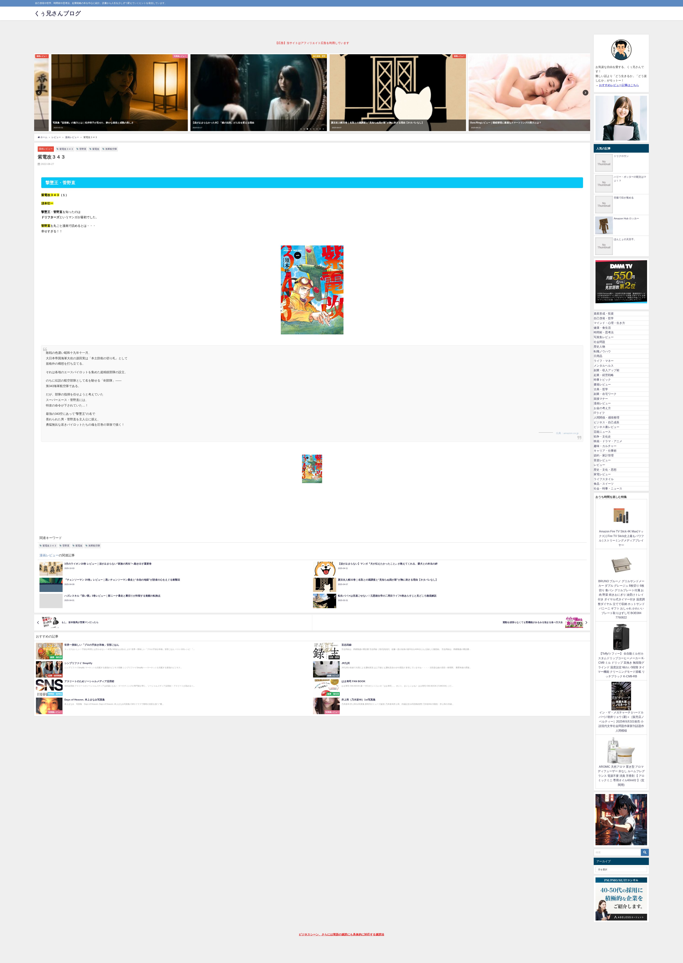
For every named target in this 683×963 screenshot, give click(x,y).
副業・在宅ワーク (605, 393)
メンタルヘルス (604, 365)
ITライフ (599, 412)
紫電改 (95, 149)
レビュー (599, 464)
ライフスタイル (604, 479)
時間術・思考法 (604, 332)
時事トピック (602, 379)
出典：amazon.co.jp (567, 433)
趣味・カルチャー (605, 446)
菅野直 (82, 149)
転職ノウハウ (602, 351)
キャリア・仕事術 (605, 450)
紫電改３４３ (66, 149)
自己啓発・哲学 (604, 318)
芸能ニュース (602, 431)
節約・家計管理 (604, 455)
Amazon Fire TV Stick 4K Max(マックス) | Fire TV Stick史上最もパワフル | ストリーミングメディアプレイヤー (621, 538)
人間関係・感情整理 (606, 417)
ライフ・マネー (604, 360)
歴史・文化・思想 (605, 469)
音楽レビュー (602, 460)
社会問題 (599, 341)
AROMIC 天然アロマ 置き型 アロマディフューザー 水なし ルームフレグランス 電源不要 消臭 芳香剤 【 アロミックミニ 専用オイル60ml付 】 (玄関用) (621, 775)
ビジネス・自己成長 (606, 422)
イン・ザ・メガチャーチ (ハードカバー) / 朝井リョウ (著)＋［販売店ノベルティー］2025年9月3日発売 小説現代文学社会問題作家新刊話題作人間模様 (621, 721)
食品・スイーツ (604, 483)
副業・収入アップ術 (606, 370)
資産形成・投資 (604, 313)
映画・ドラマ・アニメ (608, 441)
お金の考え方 (602, 408)
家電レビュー (602, 474)
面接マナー (601, 398)
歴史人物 (599, 346)
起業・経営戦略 (604, 375)
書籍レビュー (602, 384)
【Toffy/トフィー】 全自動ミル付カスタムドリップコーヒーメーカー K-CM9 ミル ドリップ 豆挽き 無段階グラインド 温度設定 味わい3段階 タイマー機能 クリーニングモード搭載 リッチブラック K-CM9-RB (621, 665)
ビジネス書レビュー (606, 426)
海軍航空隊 (111, 149)
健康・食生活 (602, 327)
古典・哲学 (601, 389)
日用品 (598, 355)
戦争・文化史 (602, 436)
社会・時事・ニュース (608, 488)
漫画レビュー (46, 149)
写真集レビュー (604, 337)
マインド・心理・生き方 (609, 322)
